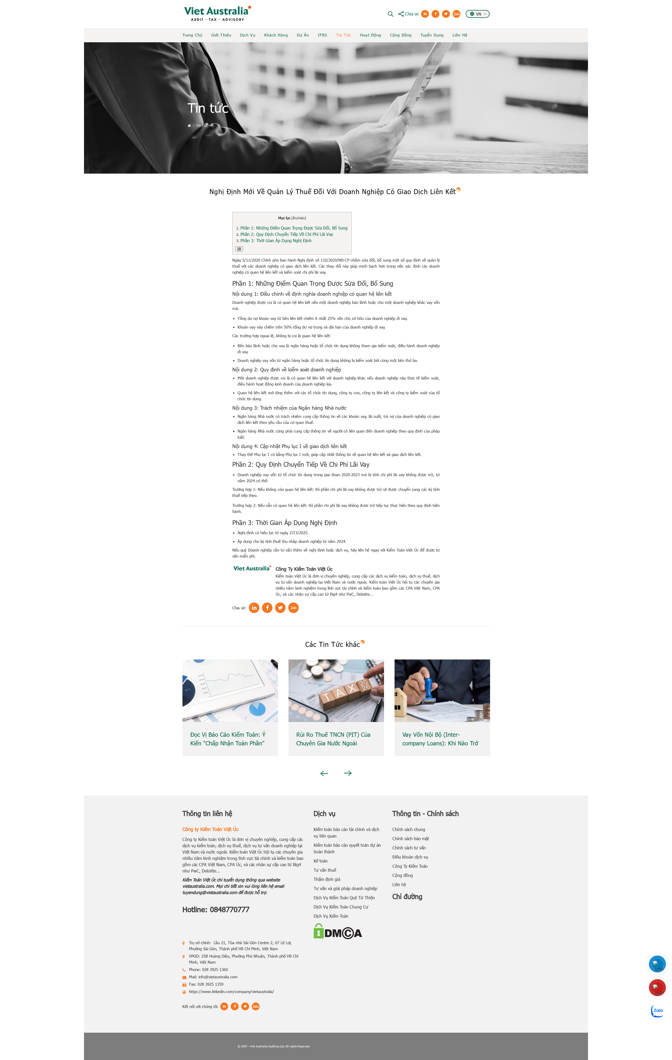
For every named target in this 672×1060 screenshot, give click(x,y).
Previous (323, 773)
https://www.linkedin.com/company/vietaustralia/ (231, 991)
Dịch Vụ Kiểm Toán (331, 916)
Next (348, 773)
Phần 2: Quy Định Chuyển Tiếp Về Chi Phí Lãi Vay (287, 234)
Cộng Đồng (401, 35)
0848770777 (229, 909)
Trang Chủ (192, 35)
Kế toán (321, 861)
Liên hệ (399, 884)
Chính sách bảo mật (410, 838)
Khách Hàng (276, 35)
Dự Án (303, 35)
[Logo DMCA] (338, 930)
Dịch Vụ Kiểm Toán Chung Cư (341, 907)
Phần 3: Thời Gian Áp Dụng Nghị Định (276, 240)
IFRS (322, 35)
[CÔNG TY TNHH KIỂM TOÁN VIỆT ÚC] (217, 13)
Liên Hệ (460, 35)
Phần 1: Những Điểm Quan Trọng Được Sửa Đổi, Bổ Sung (294, 228)
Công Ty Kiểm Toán (410, 866)
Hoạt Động (370, 35)
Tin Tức (343, 35)
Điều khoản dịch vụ (410, 857)
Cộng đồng (402, 875)
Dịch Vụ (247, 35)
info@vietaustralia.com (218, 976)
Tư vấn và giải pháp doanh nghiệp (345, 888)
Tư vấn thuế (325, 870)
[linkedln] (657, 964)
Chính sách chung (408, 829)
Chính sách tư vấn (409, 847)
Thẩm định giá (327, 879)
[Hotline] (657, 988)
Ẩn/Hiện (299, 218)
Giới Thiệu (221, 35)
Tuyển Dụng (432, 35)
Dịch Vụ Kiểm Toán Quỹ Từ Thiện (344, 897)
